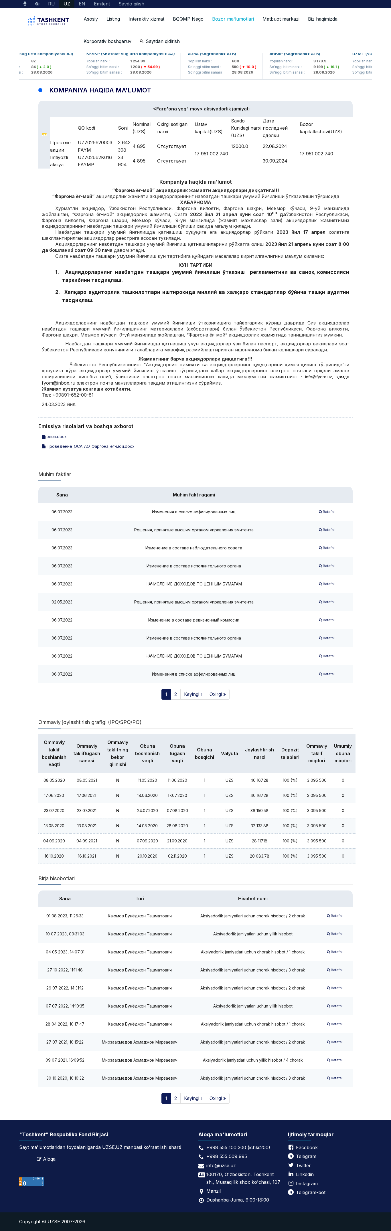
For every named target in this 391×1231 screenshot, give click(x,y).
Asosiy (91, 19)
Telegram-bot (310, 1192)
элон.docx (56, 436)
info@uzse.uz (221, 1165)
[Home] (49, 22)
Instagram (307, 1183)
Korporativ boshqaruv (107, 41)
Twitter (303, 1165)
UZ (67, 4)
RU (51, 4)
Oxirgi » (218, 694)
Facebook (307, 1147)
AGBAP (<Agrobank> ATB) (284, 53)
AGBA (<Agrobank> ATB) (201, 53)
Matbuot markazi (280, 19)
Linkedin (305, 1174)
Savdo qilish (131, 4)
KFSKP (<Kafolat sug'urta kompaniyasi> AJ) (120, 53)
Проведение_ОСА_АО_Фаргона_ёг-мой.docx (90, 446)
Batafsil (328, 512)
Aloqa (49, 1159)
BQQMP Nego (188, 19)
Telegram (306, 1156)
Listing (113, 19)
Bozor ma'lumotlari (233, 19)
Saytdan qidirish (163, 41)
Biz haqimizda (322, 19)
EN (82, 4)
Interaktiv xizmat (146, 19)
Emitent (102, 4)
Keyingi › (193, 694)
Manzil (213, 1191)
